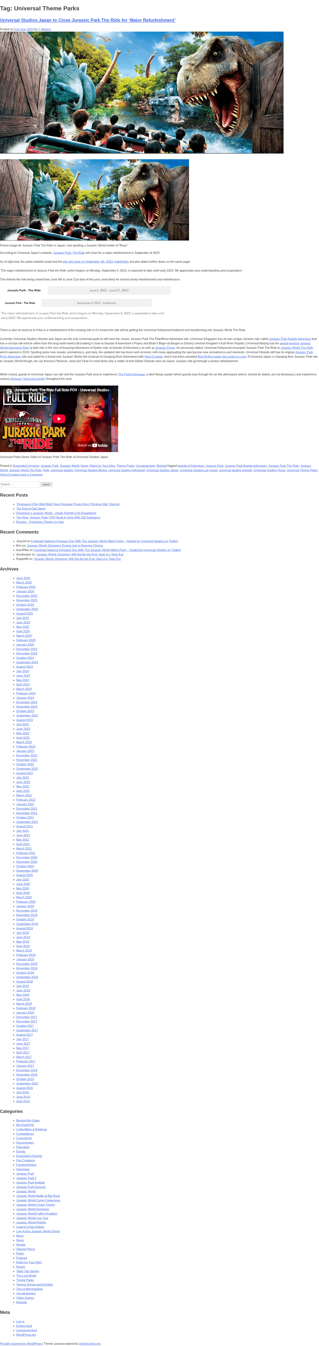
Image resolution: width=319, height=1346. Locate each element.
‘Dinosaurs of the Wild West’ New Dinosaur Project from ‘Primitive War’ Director (68, 504)
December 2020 (26, 857)
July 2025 (22, 618)
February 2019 (25, 955)
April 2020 (23, 893)
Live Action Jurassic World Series (38, 1231)
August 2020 (24, 875)
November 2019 (26, 915)
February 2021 (25, 853)
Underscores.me (89, 1343)
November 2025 (26, 600)
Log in (20, 1321)
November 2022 (26, 759)
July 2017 (22, 1039)
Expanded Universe (26, 465)
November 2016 (26, 1074)
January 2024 (25, 697)
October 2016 (25, 1079)
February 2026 (25, 587)
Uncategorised (145, 465)
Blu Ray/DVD (25, 1125)
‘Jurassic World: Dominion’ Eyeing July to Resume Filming (64, 545)
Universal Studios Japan (162, 470)
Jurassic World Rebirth (31, 1222)
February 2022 (25, 799)
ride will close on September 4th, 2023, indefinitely (95, 261)
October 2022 (25, 764)
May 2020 (22, 888)
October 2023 (25, 711)
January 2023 (25, 751)
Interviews (23, 1169)
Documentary (25, 1142)
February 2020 (25, 901)
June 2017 (23, 1043)
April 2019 (23, 946)
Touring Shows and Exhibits (34, 1284)
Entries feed (24, 1326)
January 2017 (25, 1065)
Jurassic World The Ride (297, 347)
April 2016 (23, 1101)
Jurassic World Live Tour (32, 1218)
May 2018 (22, 994)
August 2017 (24, 1034)
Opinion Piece (25, 1249)
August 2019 (24, 928)
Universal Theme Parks (302, 470)
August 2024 (24, 666)
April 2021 (23, 844)
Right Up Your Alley (102, 465)
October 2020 (25, 866)
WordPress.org (26, 1334)
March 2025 (24, 635)
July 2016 (22, 1092)
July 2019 (22, 932)
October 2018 (25, 972)
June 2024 (23, 675)
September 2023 (27, 715)
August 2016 (24, 1088)
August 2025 (24, 613)
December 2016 (26, 1070)
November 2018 (26, 968)
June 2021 (23, 835)
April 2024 (23, 684)
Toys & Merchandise (29, 1289)
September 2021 (27, 822)
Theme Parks (125, 465)
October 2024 (25, 658)
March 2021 (24, 848)
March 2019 (24, 950)
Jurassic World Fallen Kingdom (36, 1213)
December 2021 (26, 808)
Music (20, 1235)
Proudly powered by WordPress (21, 1343)
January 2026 (25, 591)
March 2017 (24, 1057)
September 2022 (27, 768)
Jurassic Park (49, 465)
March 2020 (24, 897)
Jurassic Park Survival (30, 1187)
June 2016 (23, 1096)
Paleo (20, 1253)
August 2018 (24, 981)
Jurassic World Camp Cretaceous (38, 1200)
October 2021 (25, 817)
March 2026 (24, 582)
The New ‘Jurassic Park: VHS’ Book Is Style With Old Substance (58, 517)
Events (20, 1151)
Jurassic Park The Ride (283, 465)
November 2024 (26, 653)
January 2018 (25, 1012)
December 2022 (26, 755)
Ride (46, 470)
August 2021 (24, 826)
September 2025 (27, 609)
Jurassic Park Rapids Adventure (290, 338)
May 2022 (22, 786)
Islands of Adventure (191, 465)
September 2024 (27, 662)
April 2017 (23, 1052)
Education (23, 1147)
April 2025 (23, 631)
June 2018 (23, 990)
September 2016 (27, 1083)
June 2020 (23, 884)
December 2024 (26, 649)
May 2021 (22, 839)
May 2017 (22, 1048)
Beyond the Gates (28, 1120)
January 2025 (25, 644)
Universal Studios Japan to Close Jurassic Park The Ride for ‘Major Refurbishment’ (88, 20)
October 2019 (25, 919)
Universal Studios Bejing (90, 470)
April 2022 (23, 791)
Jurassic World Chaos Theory (35, 1204)
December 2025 (26, 595)
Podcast (21, 1258)
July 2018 (22, 986)
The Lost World (26, 1275)
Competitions (25, 1133)
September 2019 (27, 924)
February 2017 (25, 1061)
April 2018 (23, 999)
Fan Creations (25, 1160)
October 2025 (25, 604)
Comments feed (26, 1330)
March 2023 (24, 742)
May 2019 (22, 941)
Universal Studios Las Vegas (199, 470)
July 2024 (22, 671)
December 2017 (26, 1017)
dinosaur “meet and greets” (28, 378)
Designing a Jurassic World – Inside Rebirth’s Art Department (56, 513)
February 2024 (25, 693)
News (84, 465)
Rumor (20, 1266)
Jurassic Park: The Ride (69, 252)
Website (161, 465)
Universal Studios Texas (269, 470)
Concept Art (24, 1138)
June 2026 (23, 578)
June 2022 (23, 782)
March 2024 (24, 689)
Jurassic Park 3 (26, 1178)
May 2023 (22, 733)
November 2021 (26, 813)
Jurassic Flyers (165, 347)
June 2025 (23, 622)
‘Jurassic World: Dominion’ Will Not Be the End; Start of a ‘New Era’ (80, 554)
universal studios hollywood (126, 470)
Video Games (25, 1297)
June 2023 (23, 728)
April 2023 (23, 737)
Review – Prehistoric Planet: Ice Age (40, 522)
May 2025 (22, 626)
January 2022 (25, 804)
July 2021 (22, 830)
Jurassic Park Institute (30, 1182)
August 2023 (24, 720)
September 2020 (27, 870)
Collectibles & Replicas (31, 1129)
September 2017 (27, 1030)
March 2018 (24, 1003)
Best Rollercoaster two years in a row (222, 356)
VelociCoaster (153, 356)
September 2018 (27, 977)
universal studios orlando (235, 470)
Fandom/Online (26, 1164)
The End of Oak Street (30, 508)
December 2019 (26, 910)
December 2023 (26, 702)
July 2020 (22, 879)
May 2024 (22, 680)
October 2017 (25, 1026)
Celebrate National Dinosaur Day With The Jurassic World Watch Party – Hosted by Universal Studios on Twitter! (104, 541)
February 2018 (25, 1008)
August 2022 (24, 773)
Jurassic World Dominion (32, 1209)
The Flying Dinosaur (131, 374)
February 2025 (25, 640)
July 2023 (22, 724)
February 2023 (25, 746)
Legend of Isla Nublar (30, 1227)
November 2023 (26, 706)
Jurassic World (69, 465)
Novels (20, 1244)
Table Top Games (27, 1271)
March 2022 (24, 795)
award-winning (289, 343)
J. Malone (44, 29)
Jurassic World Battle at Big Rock (38, 1195)
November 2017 (26, 1021)
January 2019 (25, 959)
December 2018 (26, 963)
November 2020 (26, 861)
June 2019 (23, 937)
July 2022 (22, 777)
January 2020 (25, 906)
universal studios (62, 470)
